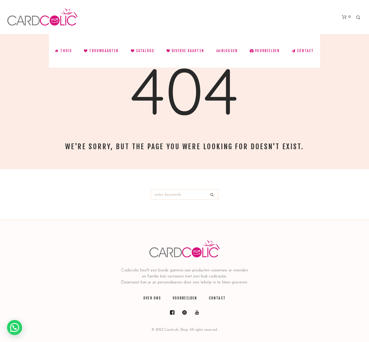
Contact (217, 298)
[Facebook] (172, 312)
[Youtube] (197, 312)
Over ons (152, 298)
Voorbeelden (185, 298)
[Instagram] (184, 312)
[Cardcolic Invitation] (184, 248)
